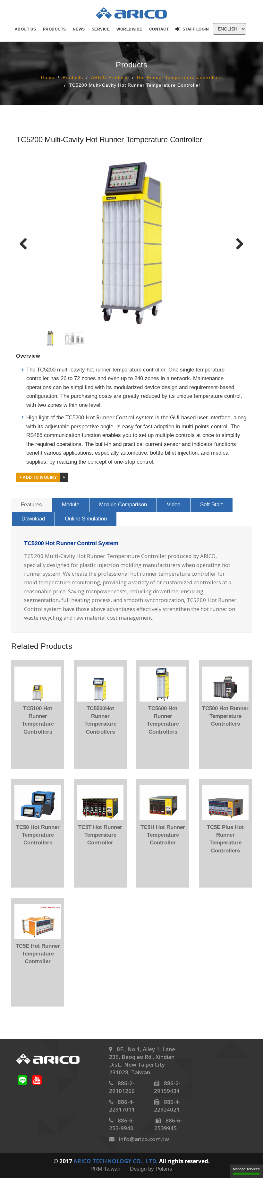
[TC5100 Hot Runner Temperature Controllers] (37, 684)
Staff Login (195, 29)
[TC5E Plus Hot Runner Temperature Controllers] (225, 802)
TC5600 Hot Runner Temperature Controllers (163, 720)
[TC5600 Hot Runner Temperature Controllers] (163, 684)
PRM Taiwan (105, 1169)
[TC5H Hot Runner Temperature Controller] (163, 802)
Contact (159, 29)
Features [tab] (31, 505)
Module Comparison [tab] (123, 505)
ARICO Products (110, 77)
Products (54, 29)
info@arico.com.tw (144, 1139)
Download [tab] (33, 519)
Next (237, 243)
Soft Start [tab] (211, 505)
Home (48, 77)
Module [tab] (70, 505)
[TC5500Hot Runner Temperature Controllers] (100, 684)
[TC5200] (131, 241)
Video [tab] (173, 505)
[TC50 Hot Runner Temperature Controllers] (37, 802)
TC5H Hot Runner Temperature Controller (162, 835)
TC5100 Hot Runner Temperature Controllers (38, 720)
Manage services (246, 1169)
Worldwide (129, 29)
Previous (25, 243)
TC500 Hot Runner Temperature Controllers (225, 716)
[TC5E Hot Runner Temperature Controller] (37, 921)
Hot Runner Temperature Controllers (179, 77)
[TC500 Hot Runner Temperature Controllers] (225, 684)
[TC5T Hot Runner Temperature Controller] (100, 802)
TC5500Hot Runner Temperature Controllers (100, 720)
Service (101, 29)
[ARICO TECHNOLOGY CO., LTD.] (135, 13)
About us (25, 29)
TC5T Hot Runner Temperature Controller (100, 835)
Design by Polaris (151, 1169)
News (79, 29)
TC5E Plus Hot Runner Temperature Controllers (225, 839)
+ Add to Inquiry (38, 477)
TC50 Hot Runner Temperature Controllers (38, 835)
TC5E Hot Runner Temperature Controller (38, 954)
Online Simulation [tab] (86, 519)
